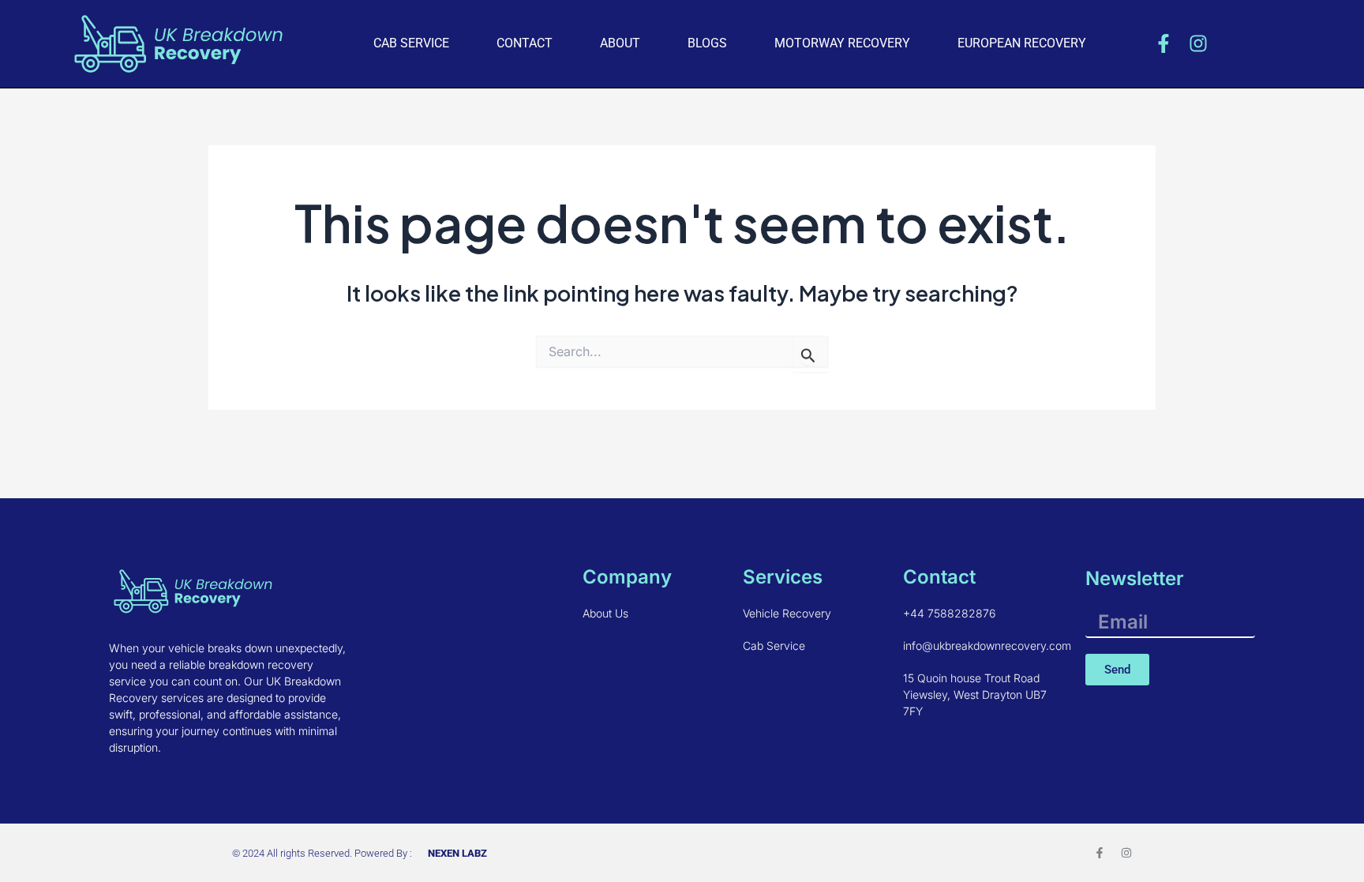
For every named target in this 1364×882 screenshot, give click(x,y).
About (620, 43)
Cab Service (411, 43)
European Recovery (1021, 43)
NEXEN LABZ (457, 853)
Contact (525, 43)
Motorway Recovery (842, 43)
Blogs (707, 43)
